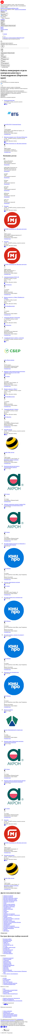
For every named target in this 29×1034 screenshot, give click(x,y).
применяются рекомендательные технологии (12, 1020)
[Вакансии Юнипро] (16, 558)
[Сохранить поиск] (2, 50)
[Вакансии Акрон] (16, 482)
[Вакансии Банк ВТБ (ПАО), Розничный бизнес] (16, 114)
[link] (3, 24)
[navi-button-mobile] (2, 31)
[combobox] (7, 43)
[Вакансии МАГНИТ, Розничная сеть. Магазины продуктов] (16, 220)
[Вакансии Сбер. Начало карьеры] (16, 350)
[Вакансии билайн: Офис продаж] (16, 443)
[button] (2, 27)
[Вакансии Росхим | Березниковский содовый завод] (16, 721)
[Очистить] (2, 46)
